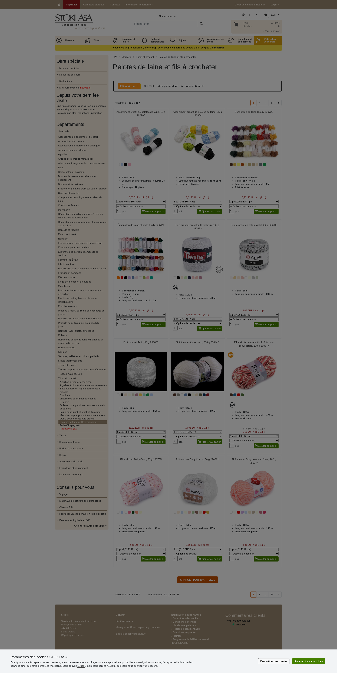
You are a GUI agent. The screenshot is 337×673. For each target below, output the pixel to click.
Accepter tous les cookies (309, 661)
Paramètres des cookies (273, 661)
